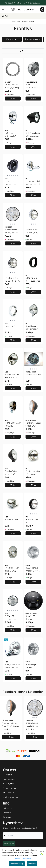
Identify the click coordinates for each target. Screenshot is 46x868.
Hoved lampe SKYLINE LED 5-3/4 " (32, 328)
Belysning (24, 21)
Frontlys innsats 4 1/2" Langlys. (33, 473)
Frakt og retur (8, 808)
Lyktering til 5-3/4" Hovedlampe (33, 279)
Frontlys (31, 21)
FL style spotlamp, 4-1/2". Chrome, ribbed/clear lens (12, 666)
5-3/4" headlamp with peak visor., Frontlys (33, 134)
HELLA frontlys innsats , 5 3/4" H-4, (33, 569)
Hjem (14, 21)
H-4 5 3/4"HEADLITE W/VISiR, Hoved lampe (32, 86)
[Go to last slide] (4, 720)
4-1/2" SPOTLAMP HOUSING (12, 424)
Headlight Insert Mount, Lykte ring (12, 86)
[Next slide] (42, 720)
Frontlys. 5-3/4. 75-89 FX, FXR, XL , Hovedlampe (33, 231)
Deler (18, 21)
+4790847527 (11, 792)
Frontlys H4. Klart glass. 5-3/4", (12, 569)
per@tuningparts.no (10, 797)
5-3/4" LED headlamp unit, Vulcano (11, 618)
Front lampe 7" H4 (33, 374)
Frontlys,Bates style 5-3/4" (11, 473)
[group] (11, 720)
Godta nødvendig (16, 864)
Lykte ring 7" (10, 326)
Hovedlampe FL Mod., (32, 521)
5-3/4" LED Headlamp (30, 618)
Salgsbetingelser (8, 817)
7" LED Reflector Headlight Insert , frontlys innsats (12, 231)
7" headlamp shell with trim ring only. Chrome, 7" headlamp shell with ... (33, 183)
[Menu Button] (3, 9)
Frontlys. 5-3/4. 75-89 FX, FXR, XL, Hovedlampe (12, 279)
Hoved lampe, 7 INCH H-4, (32, 666)
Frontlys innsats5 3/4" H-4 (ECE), (12, 376)
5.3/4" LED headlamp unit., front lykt (11, 183)
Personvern (7, 812)
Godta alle (32, 864)
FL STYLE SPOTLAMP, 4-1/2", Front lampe (12, 134)
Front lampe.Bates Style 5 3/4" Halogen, (33, 424)
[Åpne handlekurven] (42, 9)
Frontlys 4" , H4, (11, 519)
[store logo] (22, 9)
